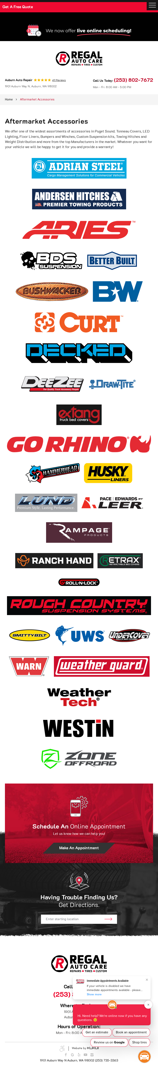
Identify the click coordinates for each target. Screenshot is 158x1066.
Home (9, 99)
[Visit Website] (79, 171)
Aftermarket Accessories (37, 99)
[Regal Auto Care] (79, 58)
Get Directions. (79, 901)
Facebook (66, 1055)
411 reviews (59, 80)
